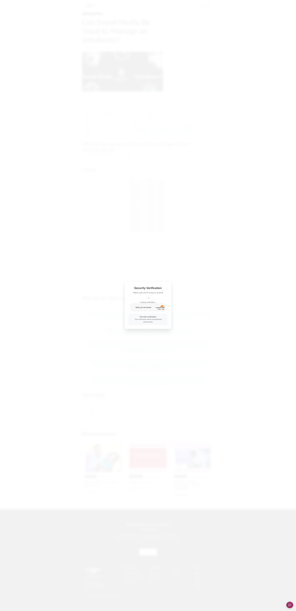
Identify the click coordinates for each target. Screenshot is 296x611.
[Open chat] (289, 605)
